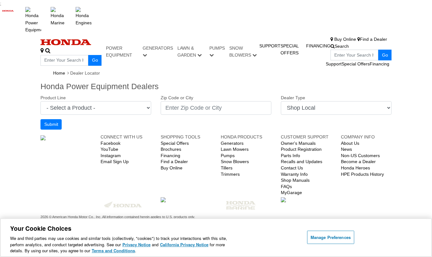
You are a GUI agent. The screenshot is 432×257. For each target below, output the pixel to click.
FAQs (286, 186)
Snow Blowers (240, 52)
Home (59, 73)
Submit (51, 124)
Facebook (110, 143)
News (346, 149)
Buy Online (171, 167)
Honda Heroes (355, 167)
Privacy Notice (136, 245)
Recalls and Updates (301, 161)
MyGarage (291, 192)
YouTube (109, 149)
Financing (318, 45)
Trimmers (230, 174)
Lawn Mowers (235, 149)
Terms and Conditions (113, 251)
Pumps (217, 48)
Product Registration (301, 149)
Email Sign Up (115, 161)
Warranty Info (294, 174)
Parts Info (290, 155)
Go (95, 60)
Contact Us (292, 167)
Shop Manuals (295, 180)
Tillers (226, 167)
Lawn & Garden (187, 52)
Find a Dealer (174, 161)
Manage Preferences (331, 237)
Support (270, 45)
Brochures (171, 149)
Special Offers (356, 63)
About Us (350, 143)
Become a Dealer (358, 161)
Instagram (111, 155)
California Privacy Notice (184, 245)
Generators (158, 48)
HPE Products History (362, 174)
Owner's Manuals (298, 143)
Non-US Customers (360, 155)
